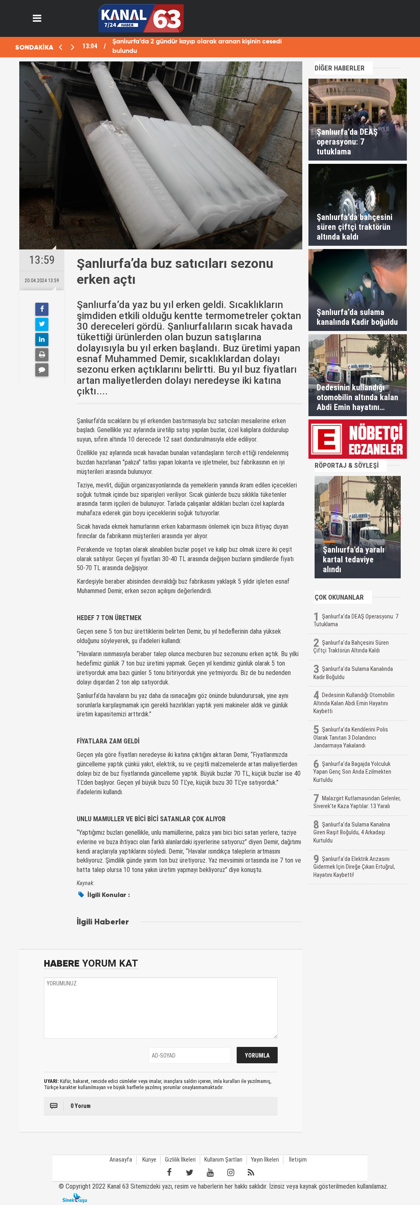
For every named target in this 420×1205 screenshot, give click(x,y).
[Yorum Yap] (41, 369)
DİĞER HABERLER (340, 68)
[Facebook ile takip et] (169, 1172)
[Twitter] (41, 324)
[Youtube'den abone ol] (210, 1172)
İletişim (298, 1159)
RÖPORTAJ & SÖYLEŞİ (347, 465)
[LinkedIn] (41, 339)
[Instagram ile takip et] (230, 1172)
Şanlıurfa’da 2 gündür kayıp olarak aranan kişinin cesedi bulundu (197, 46)
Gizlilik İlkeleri (180, 1159)
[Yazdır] (41, 354)
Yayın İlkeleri (265, 1159)
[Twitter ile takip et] (189, 1172)
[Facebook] (41, 309)
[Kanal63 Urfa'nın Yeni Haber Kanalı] (141, 18)
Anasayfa (121, 1159)
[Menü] (37, 18)
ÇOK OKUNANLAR (339, 597)
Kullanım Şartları (223, 1159)
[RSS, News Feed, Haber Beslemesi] (251, 1172)
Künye (149, 1159)
